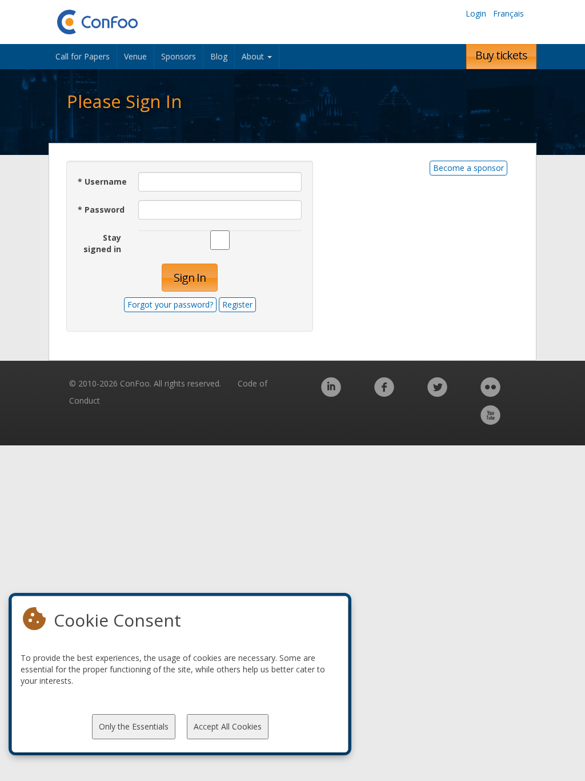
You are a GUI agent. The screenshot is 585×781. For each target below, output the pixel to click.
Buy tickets (501, 55)
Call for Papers (82, 56)
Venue (135, 56)
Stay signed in (102, 243)
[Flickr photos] (490, 393)
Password (101, 209)
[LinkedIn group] (331, 393)
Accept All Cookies (228, 726)
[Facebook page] (384, 393)
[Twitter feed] (437, 393)
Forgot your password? (170, 304)
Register (237, 304)
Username (102, 181)
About (254, 56)
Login (476, 13)
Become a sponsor (468, 167)
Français (508, 13)
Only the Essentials (134, 726)
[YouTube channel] (490, 421)
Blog (218, 56)
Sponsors (178, 56)
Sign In (190, 277)
